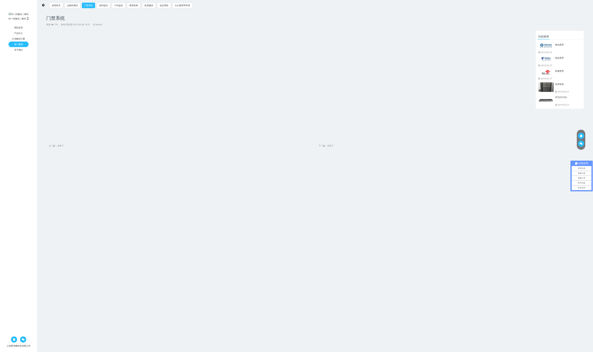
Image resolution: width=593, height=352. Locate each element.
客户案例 (18, 44)
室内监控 (103, 5)
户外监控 (118, 5)
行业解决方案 (18, 38)
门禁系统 (88, 5)
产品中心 (18, 33)
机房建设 (149, 5)
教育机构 (133, 5)
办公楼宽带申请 (182, 5)
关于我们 (18, 49)
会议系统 (164, 5)
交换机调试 (72, 5)
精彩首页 (18, 27)
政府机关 (56, 5)
